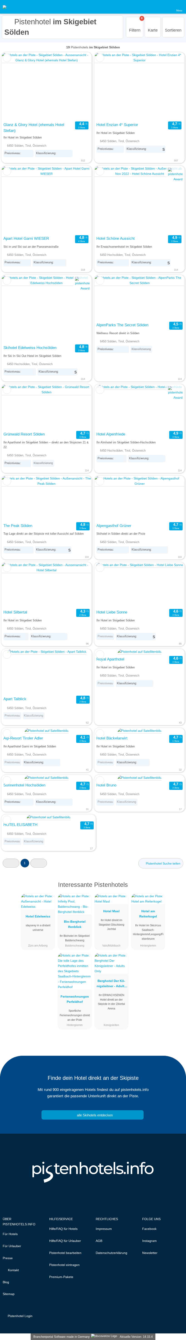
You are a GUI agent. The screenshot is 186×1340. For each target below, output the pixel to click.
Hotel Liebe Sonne (111, 612)
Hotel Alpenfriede (110, 434)
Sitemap (9, 1294)
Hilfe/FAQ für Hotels (63, 1229)
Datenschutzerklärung (111, 1253)
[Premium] (176, 888)
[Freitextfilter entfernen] (165, 6)
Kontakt (13, 1270)
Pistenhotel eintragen (64, 1265)
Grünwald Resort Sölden (24, 434)
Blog (6, 1282)
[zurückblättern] (13, 86)
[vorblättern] (80, 86)
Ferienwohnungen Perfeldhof (75, 999)
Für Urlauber (12, 1246)
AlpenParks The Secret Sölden (122, 325)
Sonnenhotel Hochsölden (24, 785)
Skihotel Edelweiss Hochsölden (29, 347)
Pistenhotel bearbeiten (65, 1253)
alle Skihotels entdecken (94, 1115)
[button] (11, 863)
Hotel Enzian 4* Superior (117, 124)
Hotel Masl (111, 911)
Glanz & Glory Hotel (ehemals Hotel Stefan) (33, 127)
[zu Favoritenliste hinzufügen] (7, 58)
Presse (8, 1258)
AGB (99, 1241)
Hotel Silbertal (15, 612)
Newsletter (149, 1253)
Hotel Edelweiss (38, 916)
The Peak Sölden (17, 525)
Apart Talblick (14, 699)
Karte (153, 30)
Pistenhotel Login (19, 1316)
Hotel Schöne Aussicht (115, 238)
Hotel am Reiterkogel (148, 913)
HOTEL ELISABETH (20, 824)
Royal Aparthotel (110, 659)
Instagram (149, 1241)
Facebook (149, 1229)
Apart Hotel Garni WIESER (26, 238)
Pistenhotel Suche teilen (162, 863)
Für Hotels (10, 1234)
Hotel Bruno (106, 785)
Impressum (104, 1229)
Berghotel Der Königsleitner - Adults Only (111, 984)
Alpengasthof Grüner (113, 525)
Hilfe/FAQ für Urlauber (65, 1241)
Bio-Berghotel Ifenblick (75, 924)
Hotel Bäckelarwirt (111, 738)
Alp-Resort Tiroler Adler (23, 738)
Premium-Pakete (61, 1277)
